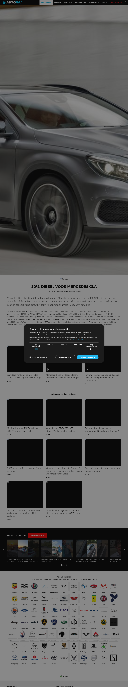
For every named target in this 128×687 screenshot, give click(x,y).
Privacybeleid (78, 340)
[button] (38, 357)
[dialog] (64, 343)
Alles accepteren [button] (88, 357)
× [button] (101, 326)
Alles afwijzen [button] (65, 357)
